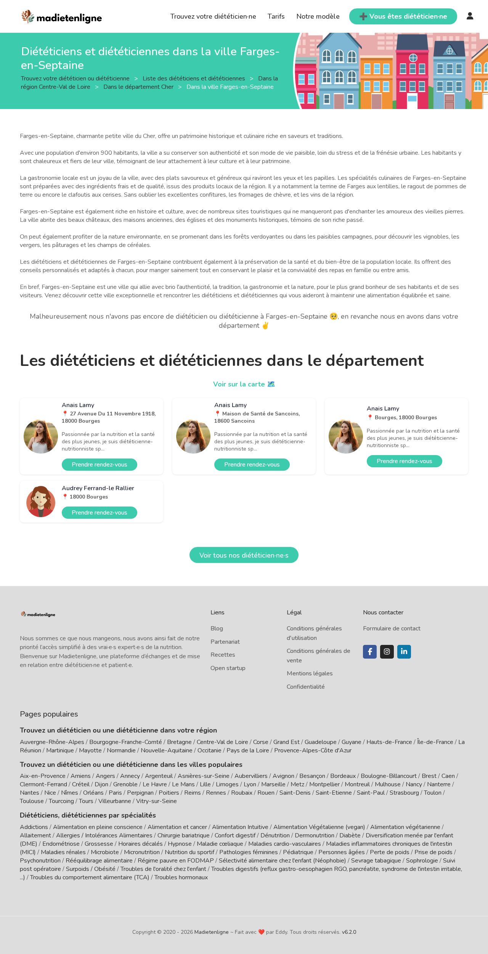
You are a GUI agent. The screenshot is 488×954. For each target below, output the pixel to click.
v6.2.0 (349, 932)
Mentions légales (310, 673)
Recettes (222, 655)
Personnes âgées (341, 852)
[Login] (470, 16)
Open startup (228, 668)
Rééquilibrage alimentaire (99, 860)
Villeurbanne (114, 801)
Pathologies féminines (248, 852)
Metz (297, 784)
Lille (205, 784)
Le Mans (183, 784)
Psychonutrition (40, 860)
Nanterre (439, 784)
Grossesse (99, 844)
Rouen (265, 793)
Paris (115, 793)
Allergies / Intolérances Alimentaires (104, 835)
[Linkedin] (404, 652)
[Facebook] (370, 652)
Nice (50, 793)
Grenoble (125, 784)
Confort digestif (235, 835)
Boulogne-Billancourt (389, 776)
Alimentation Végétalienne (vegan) (319, 827)
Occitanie (209, 750)
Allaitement (35, 835)
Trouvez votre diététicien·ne (213, 16)
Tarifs (276, 16)
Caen (448, 776)
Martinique (60, 750)
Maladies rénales (63, 852)
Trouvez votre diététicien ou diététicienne (76, 78)
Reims (192, 793)
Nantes (29, 793)
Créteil (81, 784)
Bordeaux (343, 776)
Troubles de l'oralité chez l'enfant (163, 869)
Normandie (121, 750)
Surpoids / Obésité (91, 869)
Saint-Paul (371, 793)
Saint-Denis (295, 793)
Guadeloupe (321, 742)
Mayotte (90, 750)
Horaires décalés (140, 844)
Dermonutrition (315, 835)
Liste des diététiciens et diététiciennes (195, 78)
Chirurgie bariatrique (183, 835)
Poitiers (169, 793)
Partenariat (225, 642)
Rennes (216, 793)
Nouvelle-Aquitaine (167, 750)
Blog (216, 628)
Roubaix (241, 793)
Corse (260, 742)
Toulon (432, 793)
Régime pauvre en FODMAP (176, 860)
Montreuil (357, 784)
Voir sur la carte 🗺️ (244, 384)
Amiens (81, 776)
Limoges (227, 784)
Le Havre (155, 784)
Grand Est (286, 742)
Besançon (312, 776)
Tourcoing (61, 801)
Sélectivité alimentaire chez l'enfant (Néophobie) (282, 860)
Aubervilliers (251, 776)
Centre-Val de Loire (222, 742)
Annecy (130, 776)
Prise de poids (433, 852)
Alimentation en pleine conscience (98, 827)
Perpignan (140, 793)
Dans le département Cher (139, 86)
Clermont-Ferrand (43, 784)
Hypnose (180, 844)
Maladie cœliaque (220, 844)
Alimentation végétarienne (405, 827)
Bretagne (179, 742)
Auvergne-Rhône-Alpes (52, 742)
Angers (105, 776)
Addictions (34, 827)
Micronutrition (142, 852)
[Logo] (62, 15)
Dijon (101, 784)
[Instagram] (387, 652)
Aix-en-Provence (43, 776)
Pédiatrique (298, 852)
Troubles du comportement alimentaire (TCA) (89, 877)
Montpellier (324, 784)
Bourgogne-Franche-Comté (125, 742)
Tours (86, 801)
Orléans (93, 793)
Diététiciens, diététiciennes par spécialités (88, 815)
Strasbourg (404, 793)
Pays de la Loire (247, 750)
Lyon (250, 784)
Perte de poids (389, 852)
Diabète (350, 835)
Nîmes (69, 793)
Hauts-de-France (389, 742)
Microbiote (105, 852)
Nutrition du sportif (189, 852)
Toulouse (32, 801)
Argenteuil (159, 776)
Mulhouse (388, 784)
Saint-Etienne (334, 793)
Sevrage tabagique (376, 860)
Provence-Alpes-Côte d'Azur (313, 750)
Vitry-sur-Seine (156, 801)
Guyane (351, 742)
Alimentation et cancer (177, 827)
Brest (429, 776)
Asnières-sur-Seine (204, 776)
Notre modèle (318, 16)
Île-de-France (435, 742)
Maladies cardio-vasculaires (284, 844)
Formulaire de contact (392, 628)
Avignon (283, 776)
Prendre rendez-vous (99, 464)
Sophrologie (422, 860)
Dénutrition (275, 835)
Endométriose (61, 844)
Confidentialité (306, 687)
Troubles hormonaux (181, 877)
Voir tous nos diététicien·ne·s (244, 555)
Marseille (273, 784)
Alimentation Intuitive (240, 827)
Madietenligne (211, 932)
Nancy (414, 784)
